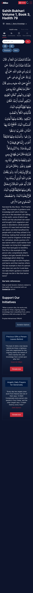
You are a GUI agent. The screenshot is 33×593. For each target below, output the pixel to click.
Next (16, 50)
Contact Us (6, 289)
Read (4, 35)
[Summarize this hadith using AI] (11, 46)
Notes (19, 35)
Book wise (24, 29)
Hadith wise (13, 29)
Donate (23, 2)
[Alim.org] (5, 3)
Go (28, 42)
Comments (11, 35)
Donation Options (23, 325)
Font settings (27, 35)
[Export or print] (5, 46)
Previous (7, 50)
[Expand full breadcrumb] (3, 23)
